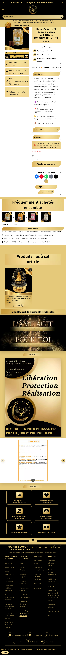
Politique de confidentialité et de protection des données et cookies (53, 595)
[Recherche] (61, 16)
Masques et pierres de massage (23, 604)
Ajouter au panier (33, 228)
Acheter (18, 305)
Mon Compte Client (38, 562)
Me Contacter (9, 567)
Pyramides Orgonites (23, 582)
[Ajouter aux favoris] (6, 269)
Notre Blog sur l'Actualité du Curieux (10, 615)
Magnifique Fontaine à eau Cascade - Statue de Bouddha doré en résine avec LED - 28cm (18, 298)
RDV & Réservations (9, 573)
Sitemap (51, 616)
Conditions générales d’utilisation (52, 572)
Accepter (5, 652)
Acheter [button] (32, 354)
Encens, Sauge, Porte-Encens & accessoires (42, 20)
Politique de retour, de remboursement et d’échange (53, 582)
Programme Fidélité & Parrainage (9, 588)
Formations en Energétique (10, 580)
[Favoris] (60, 9)
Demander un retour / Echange (39, 568)
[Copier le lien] (46, 181)
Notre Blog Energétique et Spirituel (10, 606)
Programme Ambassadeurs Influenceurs (10, 624)
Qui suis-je (8, 563)
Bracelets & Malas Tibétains (25, 596)
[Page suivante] (63, 460)
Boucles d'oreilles (22, 569)
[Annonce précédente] (4, 2)
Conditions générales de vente (52, 563)
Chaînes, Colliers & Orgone (25, 589)
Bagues (22, 563)
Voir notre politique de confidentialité (47, 649)
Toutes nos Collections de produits (9, 597)
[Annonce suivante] (62, 2)
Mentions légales (53, 611)
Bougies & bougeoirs (23, 575)
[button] (3, 9)
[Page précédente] (3, 460)
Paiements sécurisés (51, 606)
